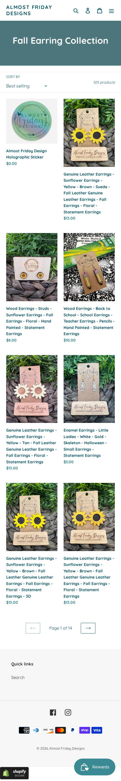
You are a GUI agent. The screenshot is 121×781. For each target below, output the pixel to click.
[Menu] (111, 10)
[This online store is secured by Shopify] (14, 777)
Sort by (13, 77)
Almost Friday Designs (29, 10)
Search (18, 677)
